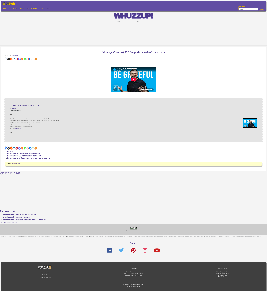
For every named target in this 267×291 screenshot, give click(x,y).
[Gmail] (27, 59)
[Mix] (22, 59)
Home (4, 8)
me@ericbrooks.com (44, 274)
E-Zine (41, 8)
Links (132, 275)
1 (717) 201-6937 (45, 272)
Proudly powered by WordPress (8, 222)
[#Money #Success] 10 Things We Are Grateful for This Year (23, 153)
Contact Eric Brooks (222, 275)
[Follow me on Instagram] (144, 250)
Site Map (226, 271)
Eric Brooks (15, 55)
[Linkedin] (14, 59)
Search (262, 9)
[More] (35, 59)
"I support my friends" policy (222, 273)
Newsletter (140, 275)
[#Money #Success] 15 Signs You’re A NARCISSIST (21, 157)
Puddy (65, 236)
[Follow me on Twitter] (121, 250)
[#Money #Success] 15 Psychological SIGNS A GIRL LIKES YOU (24, 155)
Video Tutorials (16, 163)
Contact (48, 8)
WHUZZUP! (133, 16)
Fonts (27, 8)
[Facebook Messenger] (30, 59)
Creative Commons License (141, 230)
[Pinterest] (17, 59)
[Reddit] (11, 59)
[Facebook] (6, 59)
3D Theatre (131, 273)
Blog (9, 8)
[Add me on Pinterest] (133, 250)
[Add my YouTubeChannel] (157, 250)
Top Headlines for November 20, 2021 (10, 172)
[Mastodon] (19, 59)
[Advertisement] (133, 33)
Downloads (34, 8)
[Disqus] (133, 192)
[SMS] (33, 59)
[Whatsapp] (25, 59)
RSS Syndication (223, 276)
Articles (15, 8)
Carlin (135, 275)
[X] (8, 59)
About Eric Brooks (134, 271)
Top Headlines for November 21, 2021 (10, 173)
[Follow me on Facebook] (109, 250)
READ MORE (17, 128)
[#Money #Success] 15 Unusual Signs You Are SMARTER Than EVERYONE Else (28, 158)
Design (22, 8)
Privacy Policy (219, 271)
